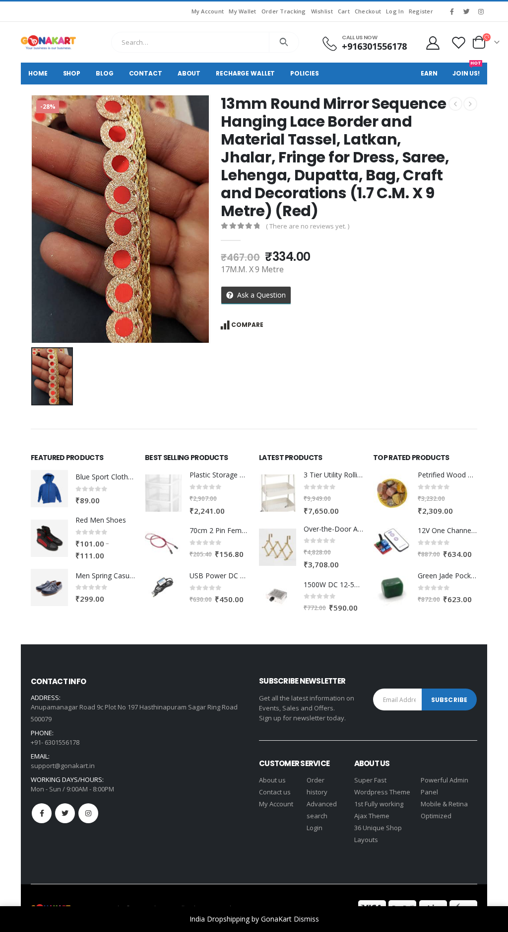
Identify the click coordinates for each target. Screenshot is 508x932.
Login (314, 827)
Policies (304, 73)
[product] (49, 488)
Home (38, 73)
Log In (395, 11)
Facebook (42, 813)
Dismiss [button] (306, 919)
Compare (247, 324)
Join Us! (466, 70)
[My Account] (432, 42)
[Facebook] (451, 11)
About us (272, 780)
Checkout (368, 11)
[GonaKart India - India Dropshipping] (48, 42)
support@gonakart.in (63, 765)
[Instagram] (480, 11)
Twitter (65, 813)
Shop (72, 73)
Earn (429, 73)
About (189, 73)
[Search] (284, 42)
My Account (207, 11)
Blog (105, 73)
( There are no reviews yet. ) (307, 226)
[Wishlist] (458, 42)
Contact (145, 73)
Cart (344, 11)
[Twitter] (466, 11)
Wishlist (322, 11)
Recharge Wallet (245, 73)
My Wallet (242, 11)
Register (421, 11)
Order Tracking (283, 11)
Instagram (88, 813)
